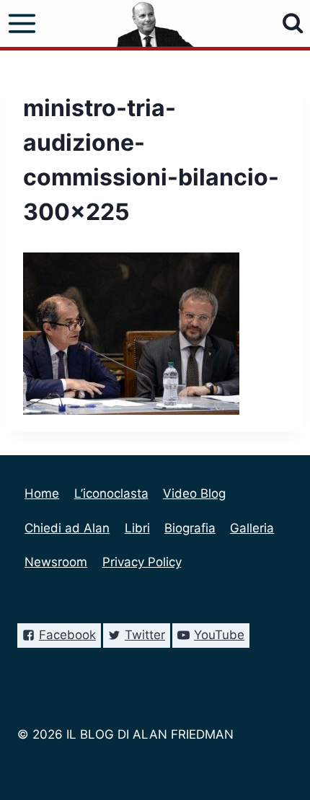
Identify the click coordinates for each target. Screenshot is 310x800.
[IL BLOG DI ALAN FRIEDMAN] (155, 23)
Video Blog (194, 493)
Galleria (252, 528)
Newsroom (56, 562)
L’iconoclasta (111, 493)
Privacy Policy (142, 562)
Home (42, 493)
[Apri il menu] (22, 24)
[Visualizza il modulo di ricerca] (293, 23)
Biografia (190, 528)
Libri (137, 528)
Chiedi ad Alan (67, 528)
